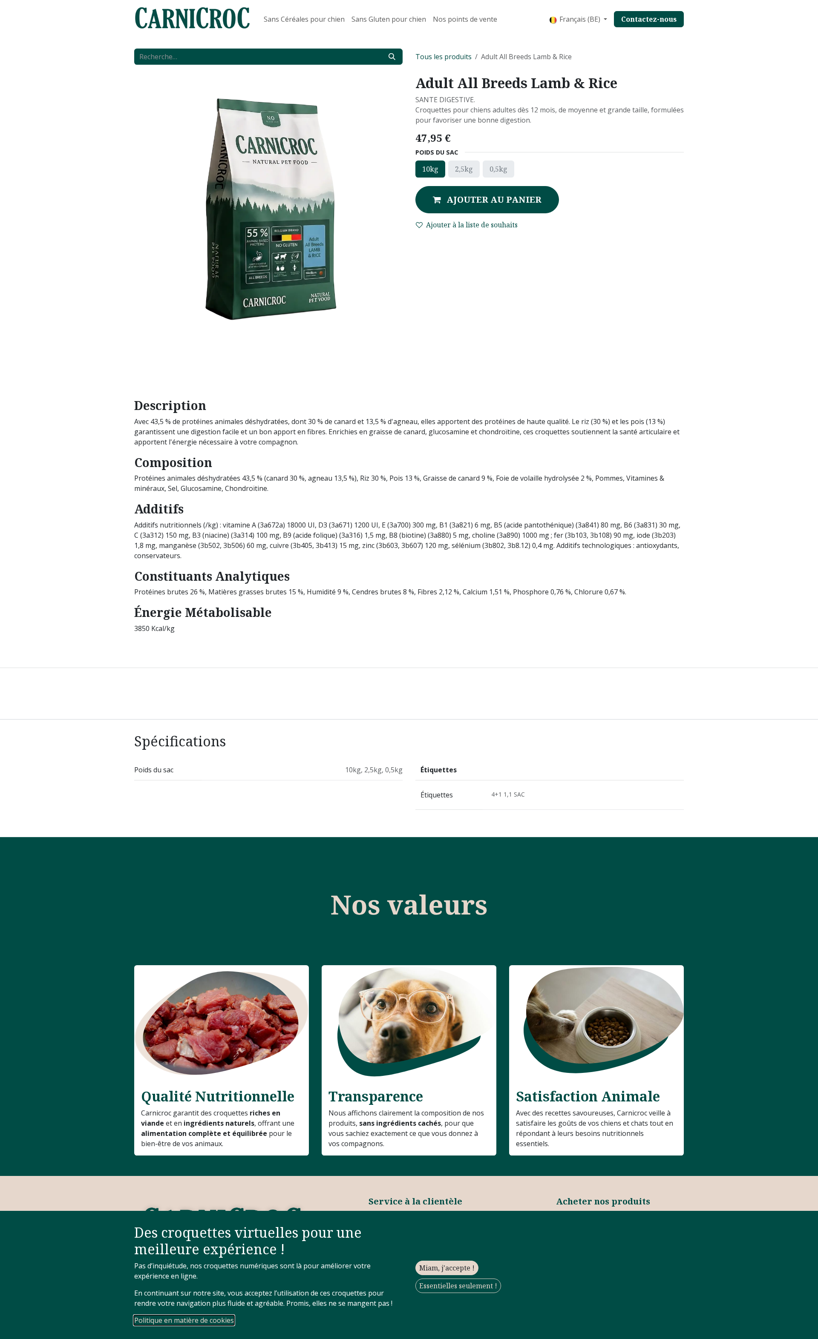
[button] (487, 199)
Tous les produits (443, 56)
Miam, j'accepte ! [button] (447, 1268)
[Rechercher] (392, 57)
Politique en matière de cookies (184, 1320)
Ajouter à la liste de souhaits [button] (472, 224)
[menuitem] (304, 19)
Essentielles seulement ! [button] (458, 1285)
